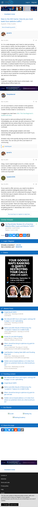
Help (2, 489)
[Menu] (2, 2)
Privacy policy (4, 486)
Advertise (3, 479)
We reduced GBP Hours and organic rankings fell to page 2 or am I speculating (19, 320)
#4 (36, 184)
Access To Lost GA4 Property (13, 336)
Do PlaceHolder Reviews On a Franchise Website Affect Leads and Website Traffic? (19, 225)
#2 (36, 101)
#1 (36, 40)
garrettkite (8, 228)
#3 (36, 160)
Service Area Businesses (10, 368)
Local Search (7, 315)
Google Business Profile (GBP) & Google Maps (16, 349)
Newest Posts (8, 308)
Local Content (16, 228)
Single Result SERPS (10, 312)
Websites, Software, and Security (13, 340)
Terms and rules (5, 482)
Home (2, 493)
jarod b (4, 24)
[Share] (33, 40)
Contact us (4, 475)
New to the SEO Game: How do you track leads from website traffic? (17, 20)
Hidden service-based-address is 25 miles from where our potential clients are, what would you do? (19, 363)
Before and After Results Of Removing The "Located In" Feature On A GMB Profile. (17, 329)
